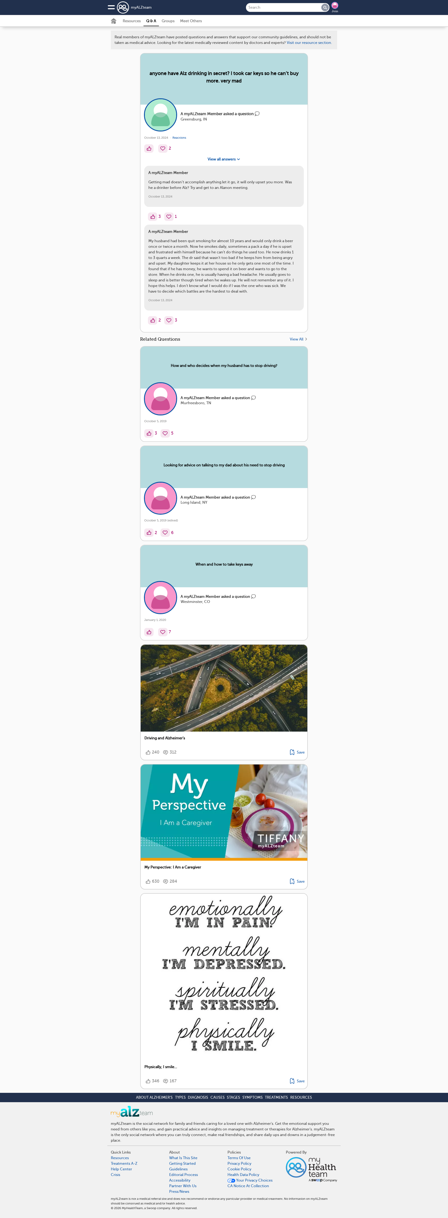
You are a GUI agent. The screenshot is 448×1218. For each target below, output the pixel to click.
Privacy (211, 366)
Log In (241, 380)
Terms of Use (238, 352)
